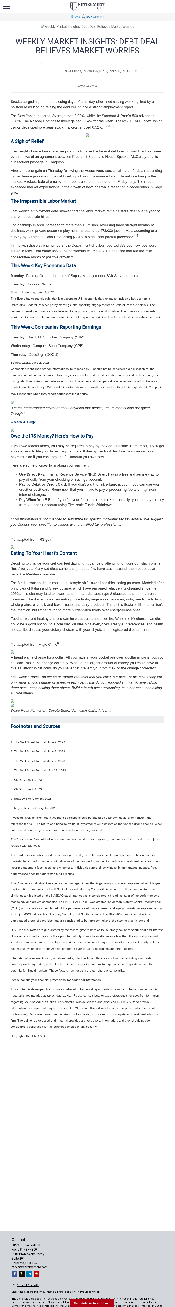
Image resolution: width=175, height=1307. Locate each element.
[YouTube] (36, 1274)
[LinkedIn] (29, 1274)
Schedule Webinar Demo (92, 1303)
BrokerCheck (92, 1292)
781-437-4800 (30, 1245)
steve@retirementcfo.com (30, 1267)
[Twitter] (22, 1274)
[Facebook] (15, 1274)
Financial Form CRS (28, 1285)
